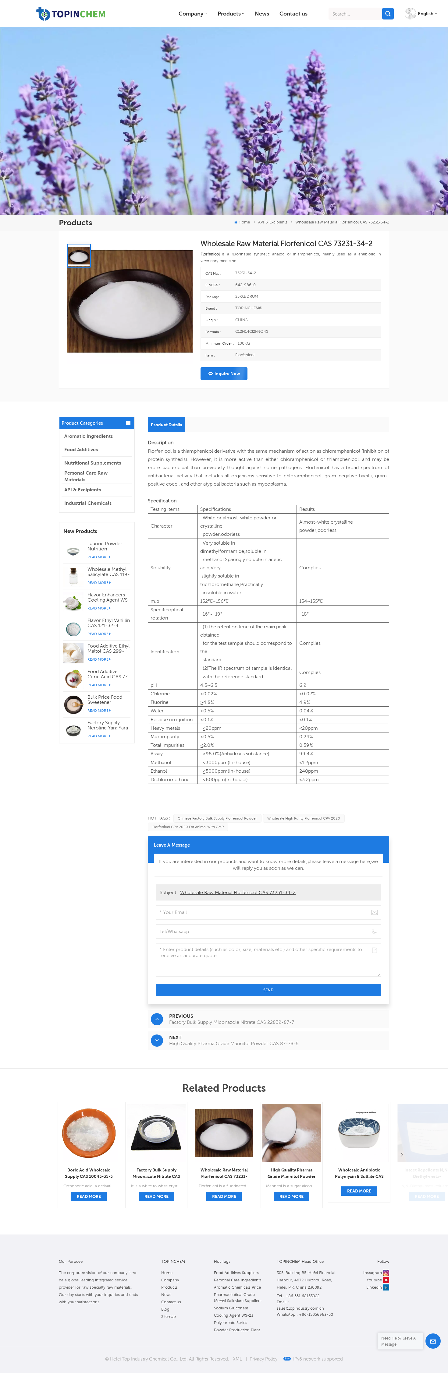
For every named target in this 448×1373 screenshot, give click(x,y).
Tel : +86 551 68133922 (298, 1296)
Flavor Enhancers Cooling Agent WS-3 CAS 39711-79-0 (108, 597)
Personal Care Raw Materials (86, 476)
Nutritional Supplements (92, 463)
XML (237, 1358)
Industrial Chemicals (88, 503)
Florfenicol (160, 451)
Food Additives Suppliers (236, 1272)
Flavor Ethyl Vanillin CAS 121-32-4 (108, 623)
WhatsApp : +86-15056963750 (305, 1314)
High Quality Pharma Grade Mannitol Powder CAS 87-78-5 (292, 1173)
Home (244, 222)
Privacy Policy (263, 1358)
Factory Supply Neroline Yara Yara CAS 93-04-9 (107, 725)
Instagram (372, 1272)
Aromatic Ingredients (88, 436)
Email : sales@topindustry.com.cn (300, 1305)
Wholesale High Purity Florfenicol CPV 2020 (303, 818)
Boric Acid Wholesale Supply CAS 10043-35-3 (89, 1173)
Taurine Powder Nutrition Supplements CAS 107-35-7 (107, 546)
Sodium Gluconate (231, 1308)
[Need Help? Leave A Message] (433, 1341)
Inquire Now (227, 373)
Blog (165, 1309)
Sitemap (168, 1316)
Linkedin (374, 1287)
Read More (97, 557)
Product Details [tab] (166, 424)
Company (191, 13)
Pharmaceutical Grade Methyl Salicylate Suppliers (237, 1297)
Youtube (374, 1280)
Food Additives (81, 449)
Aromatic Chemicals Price (237, 1287)
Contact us (293, 13)
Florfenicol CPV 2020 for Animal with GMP (188, 826)
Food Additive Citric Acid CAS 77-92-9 (108, 674)
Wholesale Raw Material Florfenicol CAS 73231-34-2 (238, 892)
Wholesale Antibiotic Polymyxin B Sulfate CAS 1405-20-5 (359, 1173)
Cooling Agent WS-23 (233, 1315)
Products (229, 13)
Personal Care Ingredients (237, 1280)
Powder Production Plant (237, 1330)
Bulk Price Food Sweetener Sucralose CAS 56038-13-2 (104, 699)
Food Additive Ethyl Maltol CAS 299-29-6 (108, 648)
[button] (402, 1155)
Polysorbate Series (230, 1322)
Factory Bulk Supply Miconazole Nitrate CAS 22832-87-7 (156, 1173)
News (262, 13)
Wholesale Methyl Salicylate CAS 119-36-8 (108, 572)
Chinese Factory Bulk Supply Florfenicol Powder (217, 818)
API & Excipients (82, 490)
